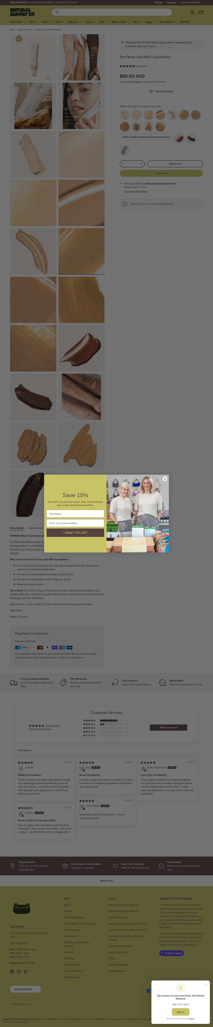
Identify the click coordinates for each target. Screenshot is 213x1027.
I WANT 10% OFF (75, 533)
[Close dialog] (165, 478)
